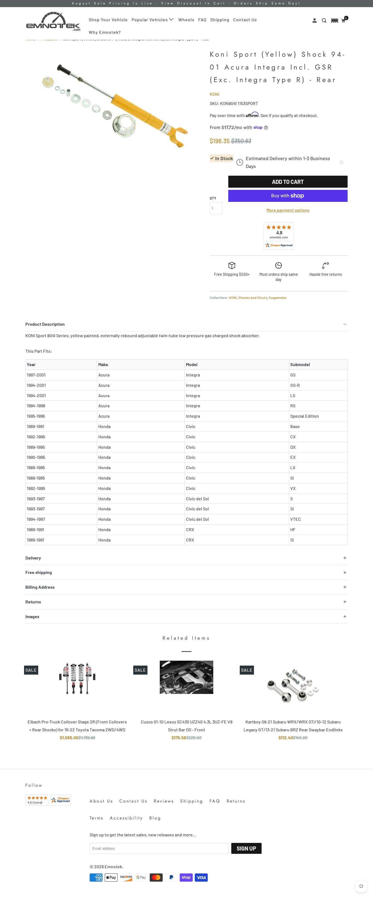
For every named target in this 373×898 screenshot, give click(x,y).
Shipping (219, 19)
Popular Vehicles (150, 19)
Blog (155, 818)
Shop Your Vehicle (108, 19)
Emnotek (113, 866)
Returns (236, 801)
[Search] (324, 21)
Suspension (277, 297)
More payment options (288, 209)
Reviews (164, 801)
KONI (214, 94)
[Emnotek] (53, 21)
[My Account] (315, 21)
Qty (213, 198)
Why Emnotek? (105, 32)
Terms (96, 818)
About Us (101, 801)
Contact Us (245, 19)
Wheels (186, 19)
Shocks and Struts (252, 297)
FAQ (202, 19)
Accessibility (126, 818)
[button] (334, 20)
